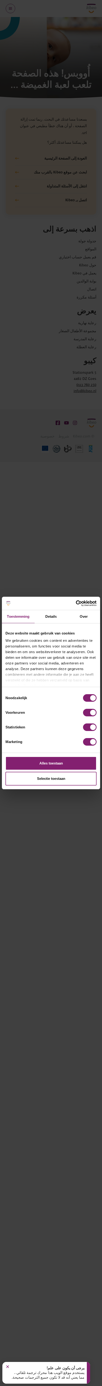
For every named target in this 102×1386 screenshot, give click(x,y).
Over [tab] (84, 616)
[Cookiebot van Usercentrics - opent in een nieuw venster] (76, 603)
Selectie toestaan (51, 779)
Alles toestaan (51, 763)
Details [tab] (51, 616)
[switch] (90, 712)
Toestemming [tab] (18, 616)
